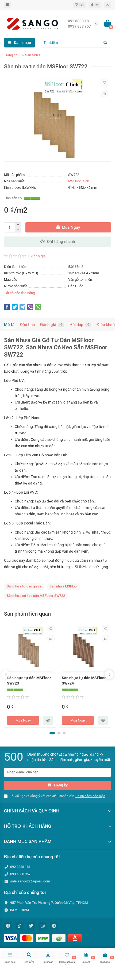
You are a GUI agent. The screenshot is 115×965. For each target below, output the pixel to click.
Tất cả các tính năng (19, 293)
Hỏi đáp (79, 324)
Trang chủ (11, 55)
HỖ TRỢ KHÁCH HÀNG (27, 826)
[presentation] (5, 674)
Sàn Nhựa (32, 55)
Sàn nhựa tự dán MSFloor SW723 (29, 680)
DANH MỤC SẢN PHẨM (28, 841)
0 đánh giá (37, 256)
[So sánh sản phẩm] (104, 93)
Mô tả (9, 324)
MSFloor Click (78, 181)
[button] (52, 733)
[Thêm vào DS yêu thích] (104, 82)
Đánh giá (51, 324)
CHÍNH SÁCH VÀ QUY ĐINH (31, 811)
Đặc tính (27, 324)
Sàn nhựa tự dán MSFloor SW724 (84, 680)
